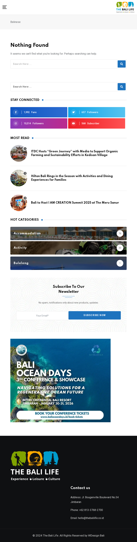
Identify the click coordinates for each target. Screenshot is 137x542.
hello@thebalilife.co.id (91, 518)
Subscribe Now (95, 315)
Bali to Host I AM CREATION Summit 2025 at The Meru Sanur (75, 202)
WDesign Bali (96, 535)
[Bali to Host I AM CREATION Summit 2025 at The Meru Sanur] (18, 202)
